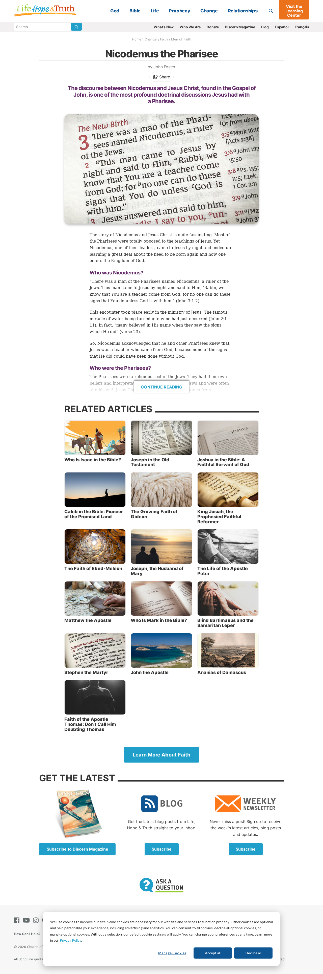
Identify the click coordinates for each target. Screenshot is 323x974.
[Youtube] (27, 920)
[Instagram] (37, 920)
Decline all (253, 953)
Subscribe (162, 849)
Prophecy (179, 10)
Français (302, 27)
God (114, 10)
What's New (164, 27)
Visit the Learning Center (294, 11)
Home (136, 39)
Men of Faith (181, 39)
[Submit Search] (76, 27)
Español (282, 27)
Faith (164, 39)
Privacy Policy (70, 940)
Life (155, 10)
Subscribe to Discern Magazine (77, 849)
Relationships (243, 10)
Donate (213, 27)
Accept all (213, 953)
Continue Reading (161, 386)
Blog (265, 27)
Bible (135, 10)
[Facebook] (17, 920)
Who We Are (190, 27)
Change (209, 10)
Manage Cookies (172, 953)
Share (164, 76)
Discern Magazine (240, 27)
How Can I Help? (27, 934)
